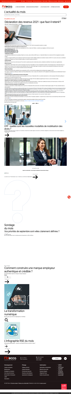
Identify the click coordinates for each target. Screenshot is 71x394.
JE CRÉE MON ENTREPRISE (20, 6)
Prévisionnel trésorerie (26, 371)
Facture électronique (38, 1)
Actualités (46, 1)
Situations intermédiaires (27, 373)
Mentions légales (14, 383)
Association (6, 378)
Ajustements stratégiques (27, 375)
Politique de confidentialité (23, 383)
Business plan (7, 369)
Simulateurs (62, 1)
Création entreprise (8, 367)
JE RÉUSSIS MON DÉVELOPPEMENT (32, 6)
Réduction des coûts (44, 369)
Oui (5, 233)
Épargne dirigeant (43, 371)
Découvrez (6, 344)
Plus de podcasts (7, 279)
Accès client (68, 1)
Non (7, 233)
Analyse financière (26, 369)
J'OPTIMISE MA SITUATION (55, 6)
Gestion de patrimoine (44, 375)
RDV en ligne (61, 373)
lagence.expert (43, 383)
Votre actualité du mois (7, 348)
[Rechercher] (66, 15)
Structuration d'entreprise (9, 375)
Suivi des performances (9, 373)
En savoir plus (56, 393)
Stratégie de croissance (9, 371)
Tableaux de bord (25, 367)
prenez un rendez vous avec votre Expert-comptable (33, 100)
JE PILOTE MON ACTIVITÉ (44, 6)
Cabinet (23, 1)
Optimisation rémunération (45, 367)
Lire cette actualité (7, 132)
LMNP (5, 376)
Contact (56, 358)
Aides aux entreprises (53, 1)
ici (11, 73)
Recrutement (30, 1)
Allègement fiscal (43, 373)
